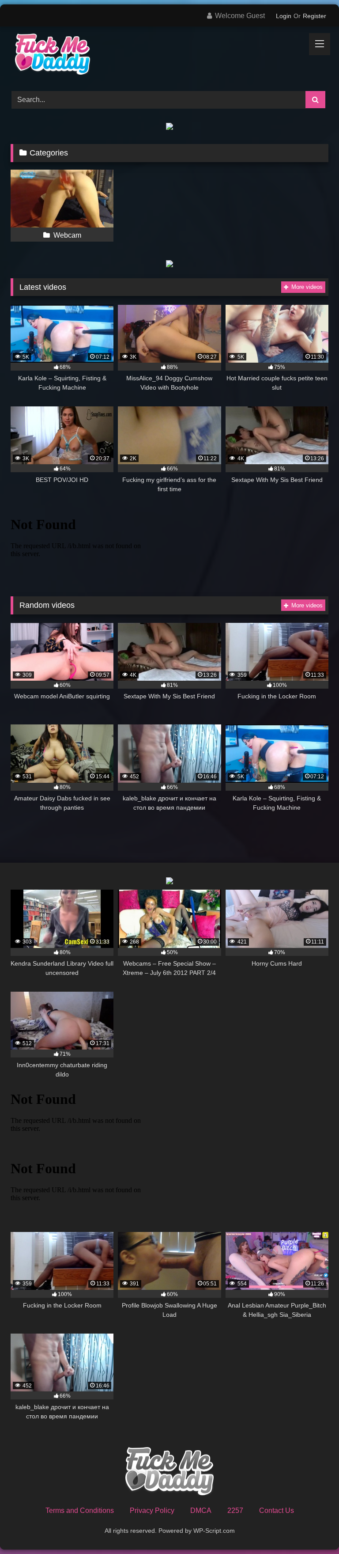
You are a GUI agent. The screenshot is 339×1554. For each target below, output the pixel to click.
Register (314, 15)
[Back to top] (311, 1527)
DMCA (200, 1510)
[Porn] (169, 56)
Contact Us (276, 1510)
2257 (235, 1510)
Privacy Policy (152, 1510)
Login (283, 15)
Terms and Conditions (79, 1510)
